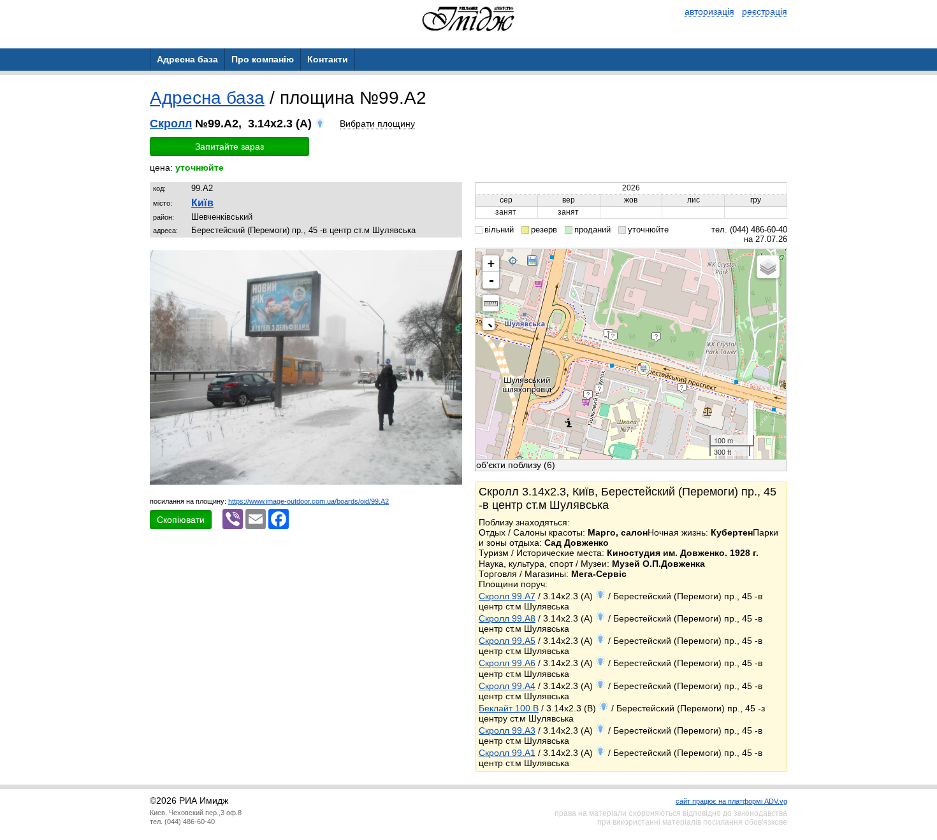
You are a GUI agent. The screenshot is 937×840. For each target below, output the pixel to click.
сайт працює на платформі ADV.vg (731, 801)
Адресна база (207, 98)
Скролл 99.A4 (507, 686)
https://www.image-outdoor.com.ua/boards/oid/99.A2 (308, 501)
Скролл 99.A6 (507, 663)
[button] (450, 262)
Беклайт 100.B (509, 708)
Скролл (171, 123)
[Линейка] (491, 303)
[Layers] (768, 266)
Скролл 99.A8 (507, 618)
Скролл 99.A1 (507, 753)
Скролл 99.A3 (507, 730)
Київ (202, 202)
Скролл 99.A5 (507, 641)
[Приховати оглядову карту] (491, 326)
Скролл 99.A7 (507, 596)
